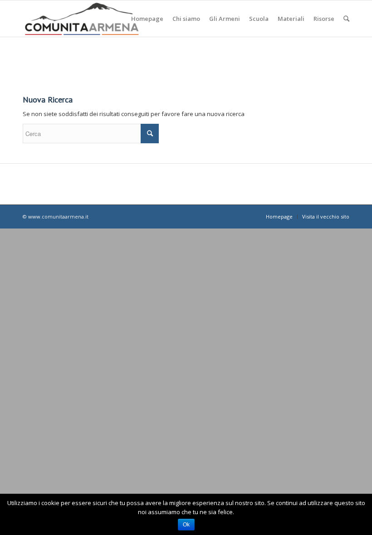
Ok (186, 524)
